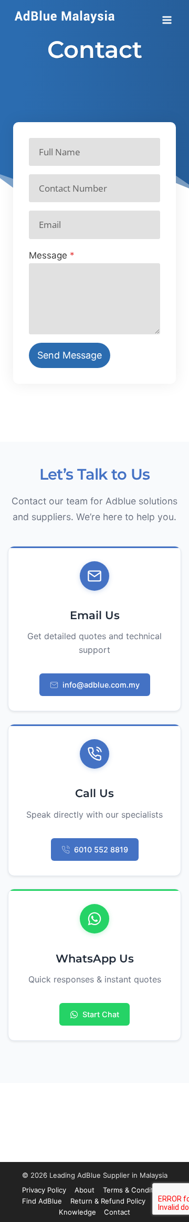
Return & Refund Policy (107, 1201)
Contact (117, 1212)
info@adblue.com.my (101, 684)
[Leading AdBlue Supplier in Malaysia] (65, 16)
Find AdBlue (42, 1201)
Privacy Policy (44, 1190)
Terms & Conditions (135, 1190)
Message (52, 255)
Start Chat (100, 1014)
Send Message (69, 355)
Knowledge (77, 1212)
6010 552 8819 (101, 849)
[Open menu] (166, 16)
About (84, 1190)
